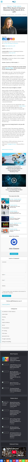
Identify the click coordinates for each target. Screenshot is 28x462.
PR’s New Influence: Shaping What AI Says (15, 428)
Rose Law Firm (12, 52)
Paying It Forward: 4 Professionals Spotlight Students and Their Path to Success (15, 412)
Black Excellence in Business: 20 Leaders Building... (14, 225)
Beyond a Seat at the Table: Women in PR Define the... (15, 201)
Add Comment (18, 14)
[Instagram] (11, 39)
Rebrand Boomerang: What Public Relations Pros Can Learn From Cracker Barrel (15, 404)
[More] (13, 39)
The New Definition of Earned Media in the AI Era (15, 213)
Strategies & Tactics (11, 144)
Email (3, 280)
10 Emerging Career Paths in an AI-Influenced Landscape (15, 359)
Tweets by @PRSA (6, 304)
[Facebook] (6, 39)
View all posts (14, 253)
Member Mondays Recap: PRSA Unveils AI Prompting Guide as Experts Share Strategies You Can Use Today (15, 375)
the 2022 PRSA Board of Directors (11, 43)
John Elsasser (11, 14)
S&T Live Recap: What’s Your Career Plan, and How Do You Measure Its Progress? (15, 420)
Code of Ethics (22, 106)
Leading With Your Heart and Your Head (15, 207)
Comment (4, 262)
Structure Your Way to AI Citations (15, 231)
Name (3, 274)
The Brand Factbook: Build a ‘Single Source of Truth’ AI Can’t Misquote (15, 390)
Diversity (11, 199)
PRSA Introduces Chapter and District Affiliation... (15, 219)
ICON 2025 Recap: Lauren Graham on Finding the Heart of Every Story (15, 366)
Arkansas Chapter (9, 68)
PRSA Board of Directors (8, 149)
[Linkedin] (3, 39)
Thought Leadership (17, 6)
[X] (8, 39)
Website (3, 285)
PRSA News (9, 6)
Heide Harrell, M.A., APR (10, 46)
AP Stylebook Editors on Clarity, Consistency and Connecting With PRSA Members (15, 434)
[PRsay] (14, 1)
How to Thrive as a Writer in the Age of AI (15, 383)
